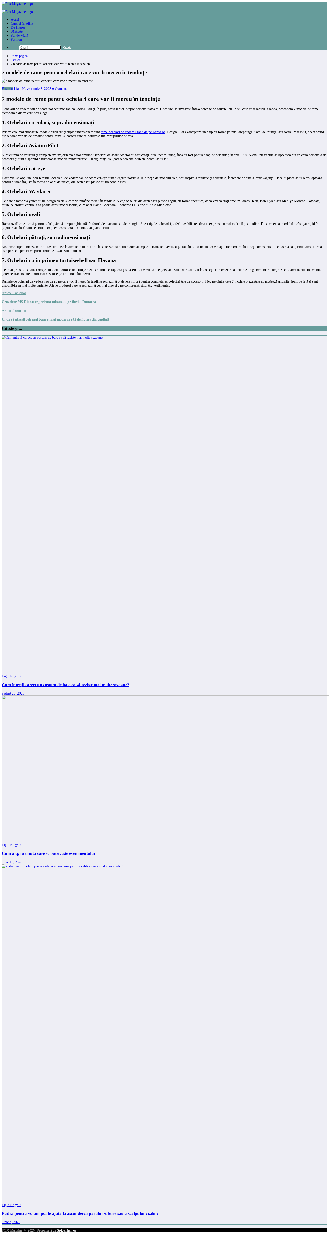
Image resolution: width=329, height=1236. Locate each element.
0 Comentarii (61, 88)
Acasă (15, 19)
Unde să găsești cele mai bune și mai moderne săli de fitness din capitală (55, 319)
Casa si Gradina (22, 23)
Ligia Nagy (22, 88)
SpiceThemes (66, 1230)
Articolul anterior (14, 293)
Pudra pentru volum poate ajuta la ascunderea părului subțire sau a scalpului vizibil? (80, 1213)
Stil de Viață (19, 35)
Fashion (16, 39)
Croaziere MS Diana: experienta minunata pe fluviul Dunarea (49, 302)
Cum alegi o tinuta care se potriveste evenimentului (48, 853)
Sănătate (17, 31)
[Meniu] (3, 8)
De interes (18, 27)
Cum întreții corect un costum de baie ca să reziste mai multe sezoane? (65, 684)
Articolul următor (14, 311)
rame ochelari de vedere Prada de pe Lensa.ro (133, 132)
